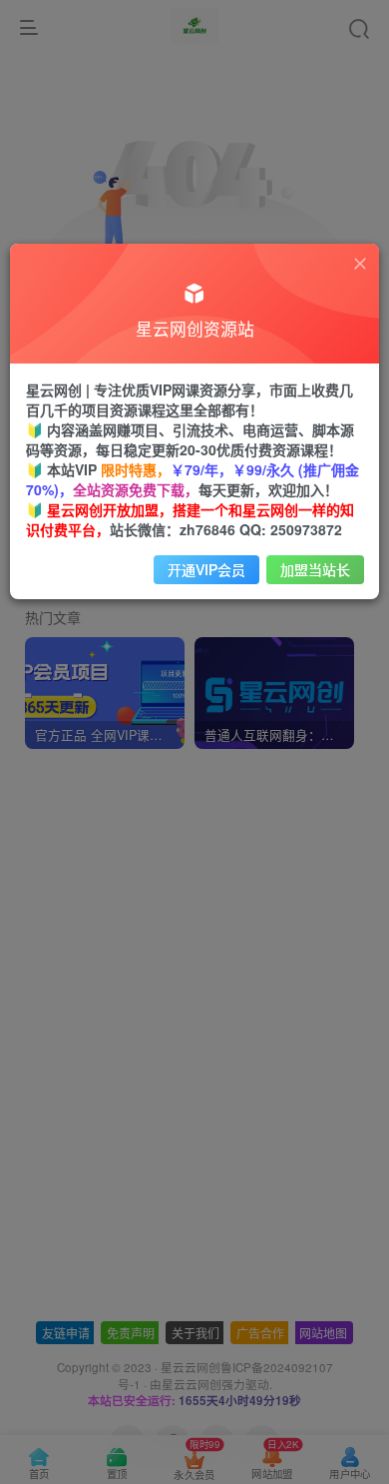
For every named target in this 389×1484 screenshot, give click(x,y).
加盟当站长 (315, 569)
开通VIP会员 (206, 569)
